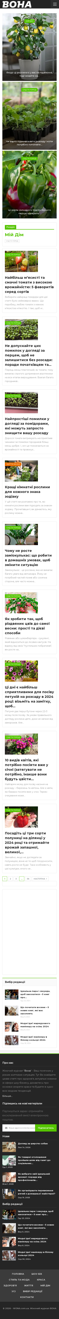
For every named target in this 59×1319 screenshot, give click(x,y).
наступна (39, 879)
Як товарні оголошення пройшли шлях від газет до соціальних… (34, 1160)
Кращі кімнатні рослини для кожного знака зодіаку (27, 491)
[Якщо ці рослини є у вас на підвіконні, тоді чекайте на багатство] (29, 47)
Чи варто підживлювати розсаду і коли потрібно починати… (29, 143)
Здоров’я (10, 1285)
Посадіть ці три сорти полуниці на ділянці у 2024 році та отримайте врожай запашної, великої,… (27, 842)
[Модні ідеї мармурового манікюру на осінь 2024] (11, 1027)
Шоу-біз (36, 1273)
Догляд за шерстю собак (33, 1143)
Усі (14, 1291)
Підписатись (46, 1127)
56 (28, 879)
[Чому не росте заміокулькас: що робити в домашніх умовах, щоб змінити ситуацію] (21, 534)
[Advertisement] (28, 911)
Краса (41, 1279)
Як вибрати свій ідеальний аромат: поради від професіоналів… (34, 1177)
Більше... (7, 1096)
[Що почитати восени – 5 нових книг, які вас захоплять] (11, 1011)
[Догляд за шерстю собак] (9, 1147)
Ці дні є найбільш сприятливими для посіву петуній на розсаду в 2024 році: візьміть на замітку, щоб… (29, 696)
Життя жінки (13, 464)
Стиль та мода (19, 1279)
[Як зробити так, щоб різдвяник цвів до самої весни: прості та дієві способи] (21, 602)
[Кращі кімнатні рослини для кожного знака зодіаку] (21, 470)
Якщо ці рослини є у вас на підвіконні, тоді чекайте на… (29, 74)
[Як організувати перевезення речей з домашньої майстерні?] (9, 1194)
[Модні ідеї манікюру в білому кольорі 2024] (11, 1040)
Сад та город (29, 90)
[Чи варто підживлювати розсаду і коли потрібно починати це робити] (29, 116)
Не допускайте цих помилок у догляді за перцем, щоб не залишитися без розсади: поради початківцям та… (29, 355)
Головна (18, 1273)
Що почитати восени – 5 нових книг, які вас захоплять (34, 1010)
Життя (28, 1285)
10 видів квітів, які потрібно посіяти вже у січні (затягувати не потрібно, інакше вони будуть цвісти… (26, 769)
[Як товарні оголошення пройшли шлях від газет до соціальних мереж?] (9, 1160)
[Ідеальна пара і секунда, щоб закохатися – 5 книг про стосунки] (11, 994)
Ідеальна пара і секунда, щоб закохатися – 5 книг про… (35, 994)
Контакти (27, 1297)
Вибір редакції (32, 1291)
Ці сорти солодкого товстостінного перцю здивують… (29, 212)
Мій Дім (29, 21)
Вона (27, 1070)
